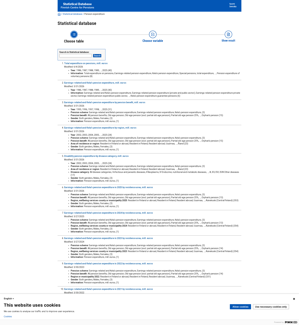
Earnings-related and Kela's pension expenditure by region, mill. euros (100, 127)
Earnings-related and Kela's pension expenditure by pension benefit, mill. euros (104, 102)
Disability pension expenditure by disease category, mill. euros (96, 156)
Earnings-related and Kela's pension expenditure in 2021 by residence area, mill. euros (108, 289)
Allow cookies (240, 306)
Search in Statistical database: (74, 52)
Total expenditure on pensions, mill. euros (86, 63)
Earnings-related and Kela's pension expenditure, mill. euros (95, 83)
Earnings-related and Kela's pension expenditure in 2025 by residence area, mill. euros (108, 187)
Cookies (8, 316)
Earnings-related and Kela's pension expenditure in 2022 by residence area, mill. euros (108, 263)
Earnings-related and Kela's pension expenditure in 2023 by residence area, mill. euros (108, 238)
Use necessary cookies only (271, 306)
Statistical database (72, 14)
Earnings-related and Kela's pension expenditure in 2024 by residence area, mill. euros (108, 213)
